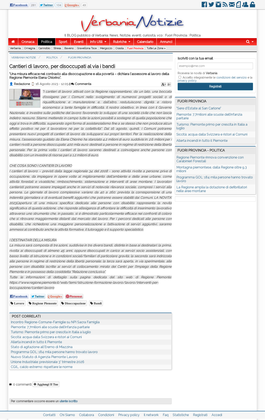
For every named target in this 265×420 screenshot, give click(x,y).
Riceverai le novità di (197, 73)
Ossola (120, 48)
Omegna (29, 48)
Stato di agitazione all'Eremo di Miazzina (41, 347)
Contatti (49, 415)
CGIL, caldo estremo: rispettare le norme (41, 367)
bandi (97, 303)
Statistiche (181, 415)
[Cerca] (250, 41)
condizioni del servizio (231, 77)
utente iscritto (69, 401)
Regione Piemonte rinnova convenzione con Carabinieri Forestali (210, 159)
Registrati (200, 415)
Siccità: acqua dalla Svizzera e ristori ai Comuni (46, 337)
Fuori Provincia (135, 48)
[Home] (13, 41)
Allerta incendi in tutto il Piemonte (36, 342)
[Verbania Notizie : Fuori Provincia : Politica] (132, 32)
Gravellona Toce (87, 48)
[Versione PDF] (238, 6)
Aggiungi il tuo (47, 384)
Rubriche (119, 42)
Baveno (69, 48)
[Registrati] (245, 6)
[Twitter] (211, 6)
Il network (151, 415)
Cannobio (44, 48)
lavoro (18, 303)
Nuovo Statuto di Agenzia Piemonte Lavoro (44, 357)
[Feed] (225, 6)
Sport (63, 42)
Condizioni (106, 415)
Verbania (15, 48)
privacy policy (187, 80)
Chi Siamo (67, 415)
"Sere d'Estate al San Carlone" (198, 108)
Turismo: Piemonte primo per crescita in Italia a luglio (51, 332)
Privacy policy (129, 415)
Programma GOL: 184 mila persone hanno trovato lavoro (54, 352)
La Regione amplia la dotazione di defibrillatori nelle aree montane (211, 189)
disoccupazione (75, 303)
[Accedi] (253, 6)
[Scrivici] (232, 6)
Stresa (57, 48)
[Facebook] (205, 6)
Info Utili (96, 42)
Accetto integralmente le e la (215, 79)
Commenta (82, 84)
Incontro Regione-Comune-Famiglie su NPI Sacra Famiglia (55, 322)
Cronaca (28, 42)
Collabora (86, 415)
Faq (166, 415)
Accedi (217, 415)
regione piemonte (44, 303)
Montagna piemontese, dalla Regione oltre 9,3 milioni (211, 169)
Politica (46, 42)
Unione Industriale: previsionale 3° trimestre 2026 (47, 362)
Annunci (166, 42)
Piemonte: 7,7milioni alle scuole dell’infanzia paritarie (50, 327)
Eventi (78, 42)
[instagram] (219, 6)
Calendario (145, 42)
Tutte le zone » (156, 48)
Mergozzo (106, 48)
